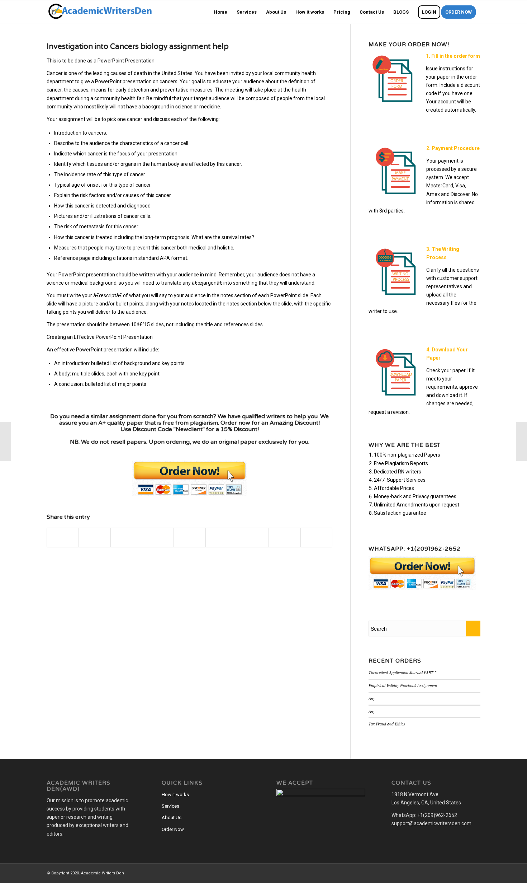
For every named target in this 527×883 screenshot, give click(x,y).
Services (170, 806)
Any (372, 698)
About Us (171, 817)
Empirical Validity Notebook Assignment (403, 685)
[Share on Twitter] (94, 537)
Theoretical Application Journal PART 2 (403, 672)
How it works (175, 794)
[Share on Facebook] (63, 537)
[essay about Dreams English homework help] (5, 441)
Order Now (173, 829)
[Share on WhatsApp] (126, 537)
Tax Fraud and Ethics (387, 724)
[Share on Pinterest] (158, 537)
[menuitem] (220, 12)
